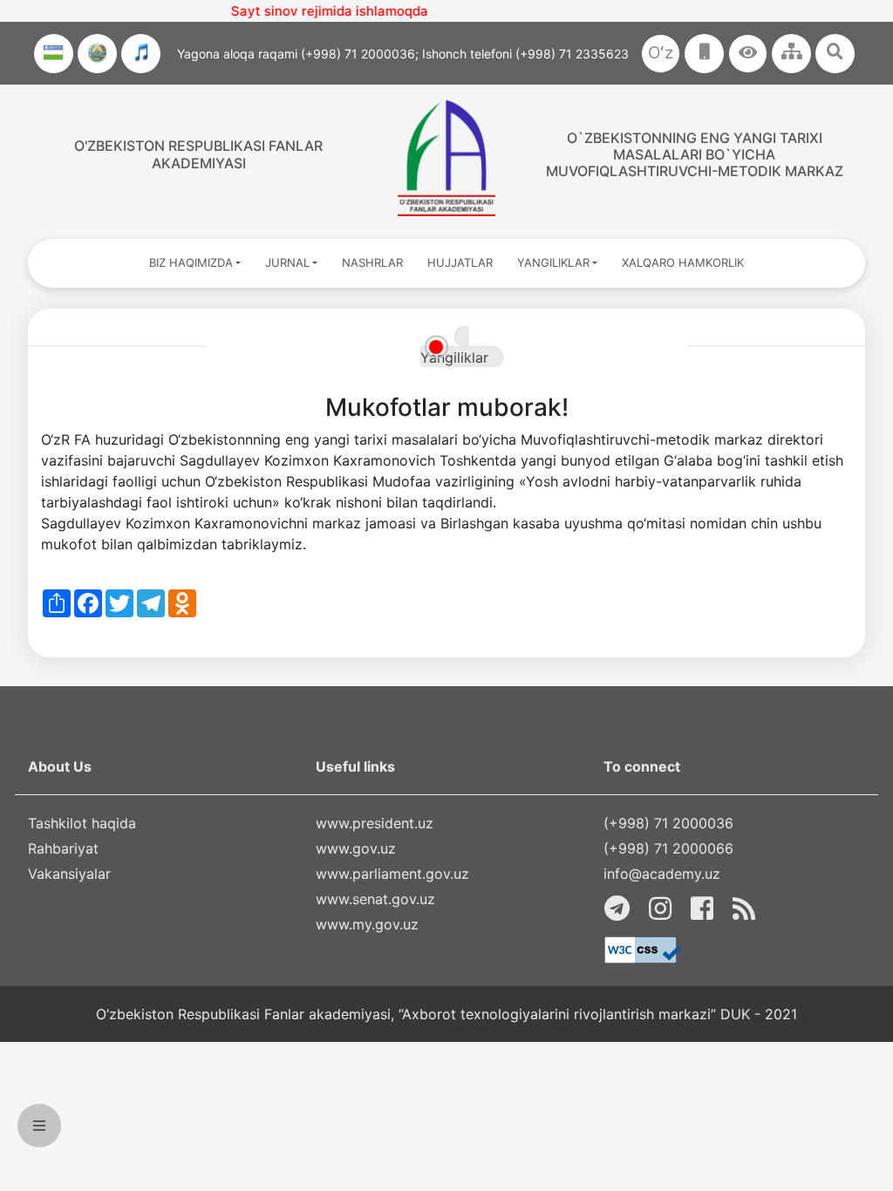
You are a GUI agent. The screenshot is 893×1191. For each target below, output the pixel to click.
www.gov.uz (356, 848)
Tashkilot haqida (82, 823)
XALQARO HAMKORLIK (683, 262)
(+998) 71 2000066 (668, 848)
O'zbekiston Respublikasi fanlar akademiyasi (198, 154)
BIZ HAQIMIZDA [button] (191, 262)
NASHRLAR (372, 262)
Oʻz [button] (660, 53)
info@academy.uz (661, 873)
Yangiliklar (454, 357)
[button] (747, 53)
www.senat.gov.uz (375, 899)
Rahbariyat (63, 848)
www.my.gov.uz (367, 924)
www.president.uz (374, 823)
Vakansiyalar (69, 873)
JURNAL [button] (287, 262)
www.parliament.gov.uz (392, 873)
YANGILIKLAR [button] (553, 262)
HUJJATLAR (460, 262)
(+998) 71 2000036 (668, 823)
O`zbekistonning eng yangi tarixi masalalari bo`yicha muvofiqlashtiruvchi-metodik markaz (694, 154)
